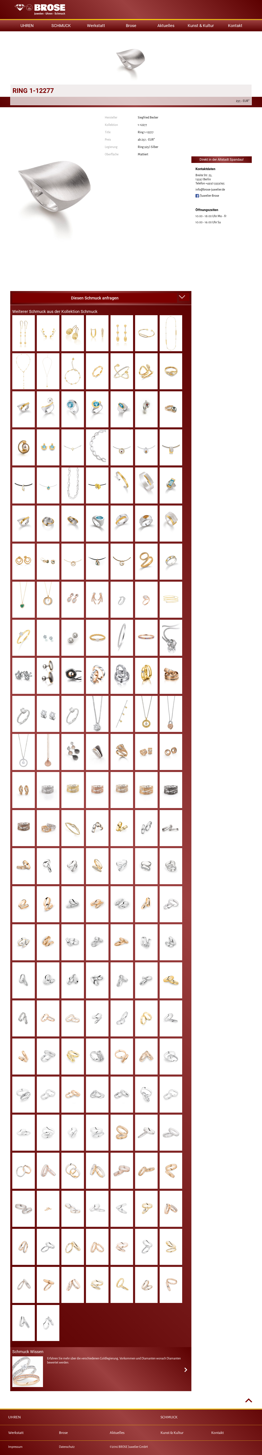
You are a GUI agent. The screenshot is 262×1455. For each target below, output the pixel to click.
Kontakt (235, 25)
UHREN (14, 1417)
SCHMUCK (168, 1417)
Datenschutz (67, 1446)
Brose (131, 25)
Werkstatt (96, 25)
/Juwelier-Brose (209, 195)
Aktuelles (165, 25)
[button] (184, 297)
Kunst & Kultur (201, 25)
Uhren (27, 25)
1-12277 (142, 124)
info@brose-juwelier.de (210, 189)
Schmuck (61, 25)
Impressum (15, 1446)
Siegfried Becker (148, 117)
